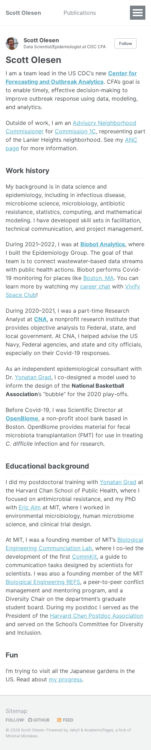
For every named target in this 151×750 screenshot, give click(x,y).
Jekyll (74, 729)
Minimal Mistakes (22, 735)
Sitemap (16, 710)
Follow (125, 43)
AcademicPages (98, 729)
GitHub (41, 720)
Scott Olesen (23, 12)
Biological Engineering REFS (43, 581)
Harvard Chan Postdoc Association (96, 615)
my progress (65, 679)
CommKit (84, 556)
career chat (95, 286)
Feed (67, 720)
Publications (80, 12)
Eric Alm (30, 507)
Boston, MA (98, 277)
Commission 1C (75, 131)
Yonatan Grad (33, 377)
